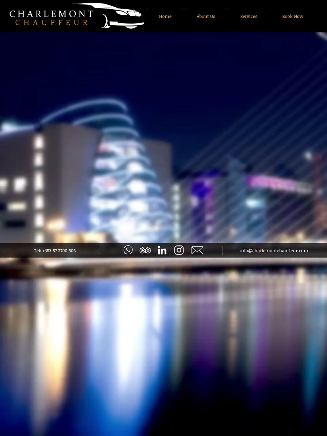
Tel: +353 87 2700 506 (55, 250)
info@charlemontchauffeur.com (274, 250)
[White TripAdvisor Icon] (145, 250)
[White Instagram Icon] (179, 250)
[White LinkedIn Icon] (162, 250)
